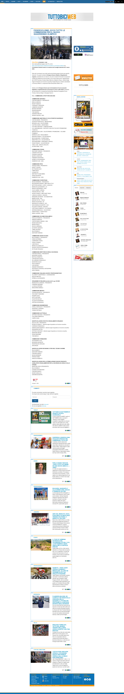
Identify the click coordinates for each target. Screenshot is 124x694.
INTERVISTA (37, 594)
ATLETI (19, 1)
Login (118, 1)
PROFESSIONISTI (38, 435)
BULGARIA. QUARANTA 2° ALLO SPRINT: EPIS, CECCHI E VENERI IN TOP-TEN (61, 489)
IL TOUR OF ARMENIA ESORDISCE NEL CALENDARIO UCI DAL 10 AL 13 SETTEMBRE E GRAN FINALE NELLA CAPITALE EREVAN (61, 543)
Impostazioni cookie (35, 683)
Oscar (45, 678)
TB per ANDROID (35, 677)
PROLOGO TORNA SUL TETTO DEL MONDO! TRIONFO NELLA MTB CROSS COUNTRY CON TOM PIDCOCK (61, 628)
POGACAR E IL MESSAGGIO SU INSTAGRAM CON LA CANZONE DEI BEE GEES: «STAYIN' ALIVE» (84, 154)
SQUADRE (13, 1)
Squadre (54, 676)
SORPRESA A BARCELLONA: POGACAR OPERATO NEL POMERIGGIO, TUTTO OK (61, 438)
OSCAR (31, 1)
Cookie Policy (34, 682)
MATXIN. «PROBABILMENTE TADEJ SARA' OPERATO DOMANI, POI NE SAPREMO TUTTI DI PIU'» (84, 162)
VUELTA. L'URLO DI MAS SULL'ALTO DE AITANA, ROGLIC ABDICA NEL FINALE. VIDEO (85, 182)
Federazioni (88, 187)
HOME (2, 1)
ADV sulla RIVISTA (77, 677)
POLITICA (35, 62)
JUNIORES (36, 512)
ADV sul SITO (76, 676)
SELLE (35, 622)
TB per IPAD (34, 676)
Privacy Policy (34, 680)
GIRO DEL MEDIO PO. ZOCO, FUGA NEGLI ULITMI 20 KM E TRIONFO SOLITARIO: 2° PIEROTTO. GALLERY (61, 516)
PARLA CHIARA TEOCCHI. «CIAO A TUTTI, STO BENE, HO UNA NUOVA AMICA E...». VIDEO (61, 465)
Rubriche (76, 187)
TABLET (36, 410)
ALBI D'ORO (38, 1)
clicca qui (46, 404)
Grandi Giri (82, 187)
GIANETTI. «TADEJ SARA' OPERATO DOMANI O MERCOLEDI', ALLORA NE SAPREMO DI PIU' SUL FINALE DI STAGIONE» (60, 571)
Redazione (33, 679)
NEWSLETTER (60, 1)
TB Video (65, 676)
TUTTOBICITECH (51, 1)
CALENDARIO (25, 1)
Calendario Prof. (55, 677)
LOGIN (35, 400)
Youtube (64, 677)
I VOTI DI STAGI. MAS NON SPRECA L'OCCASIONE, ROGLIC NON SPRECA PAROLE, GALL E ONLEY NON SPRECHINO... (60, 654)
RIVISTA (7, 1)
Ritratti (45, 676)
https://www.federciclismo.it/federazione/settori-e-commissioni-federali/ (48, 65)
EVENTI (35, 537)
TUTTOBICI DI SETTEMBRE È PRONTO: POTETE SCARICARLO (61, 413)
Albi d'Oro (46, 681)
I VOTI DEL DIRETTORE (39, 649)
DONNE (35, 461)
